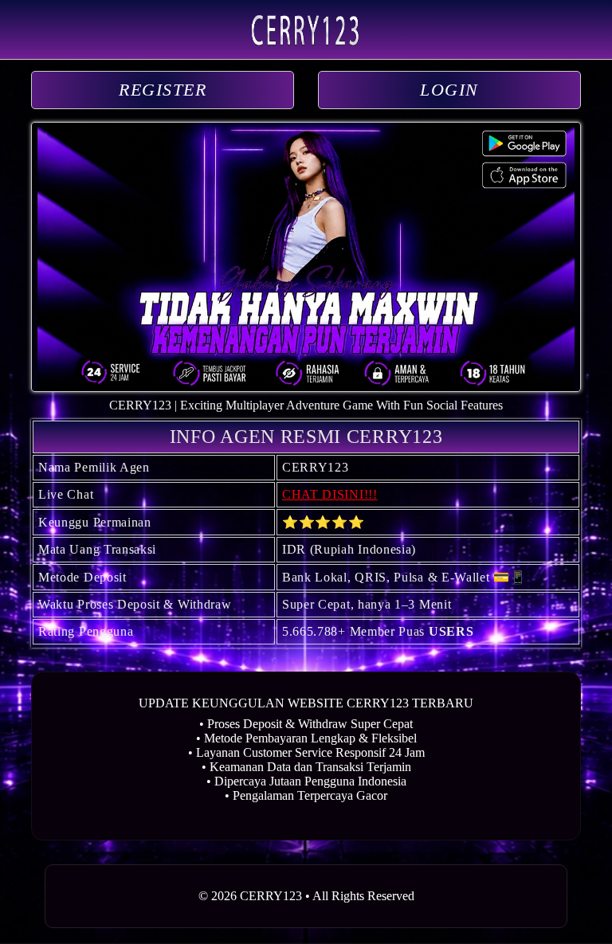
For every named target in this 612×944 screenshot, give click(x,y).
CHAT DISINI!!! (330, 494)
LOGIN (449, 90)
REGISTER (162, 90)
